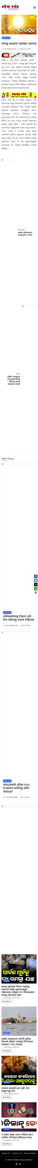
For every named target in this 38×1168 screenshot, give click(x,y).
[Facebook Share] (36, 576)
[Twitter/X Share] (36, 584)
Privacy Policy (30, 1153)
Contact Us (17, 1153)
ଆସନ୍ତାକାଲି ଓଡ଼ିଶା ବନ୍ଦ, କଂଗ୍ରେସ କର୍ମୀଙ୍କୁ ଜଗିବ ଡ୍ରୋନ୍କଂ (16, 788)
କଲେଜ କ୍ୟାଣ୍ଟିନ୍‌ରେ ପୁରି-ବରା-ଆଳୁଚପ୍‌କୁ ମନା (15, 1089)
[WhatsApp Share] (36, 588)
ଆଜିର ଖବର (6, 38)
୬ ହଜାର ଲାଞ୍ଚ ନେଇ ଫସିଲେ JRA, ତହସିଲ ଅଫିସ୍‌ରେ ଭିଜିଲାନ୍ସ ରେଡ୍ (17, 1136)
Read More (6, 1001)
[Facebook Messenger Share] (36, 580)
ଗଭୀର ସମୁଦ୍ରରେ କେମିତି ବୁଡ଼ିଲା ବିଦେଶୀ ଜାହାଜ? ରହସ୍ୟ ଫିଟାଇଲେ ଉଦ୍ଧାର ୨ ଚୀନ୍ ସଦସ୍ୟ (17, 1041)
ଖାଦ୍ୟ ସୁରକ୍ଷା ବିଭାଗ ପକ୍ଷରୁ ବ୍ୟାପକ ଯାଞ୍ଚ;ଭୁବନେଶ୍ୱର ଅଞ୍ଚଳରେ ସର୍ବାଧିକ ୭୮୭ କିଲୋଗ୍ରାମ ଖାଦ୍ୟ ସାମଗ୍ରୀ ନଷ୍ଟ (17, 990)
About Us (6, 1153)
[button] (36, 592)
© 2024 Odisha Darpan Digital (19, 1159)
